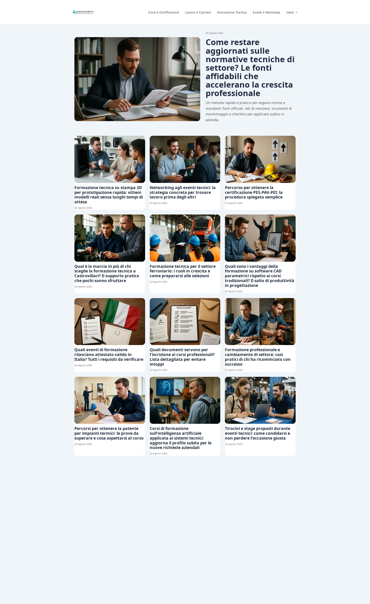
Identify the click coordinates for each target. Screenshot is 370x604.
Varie (290, 12)
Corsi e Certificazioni (163, 12)
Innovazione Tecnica (232, 12)
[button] (296, 12)
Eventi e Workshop (266, 12)
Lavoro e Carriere (198, 12)
